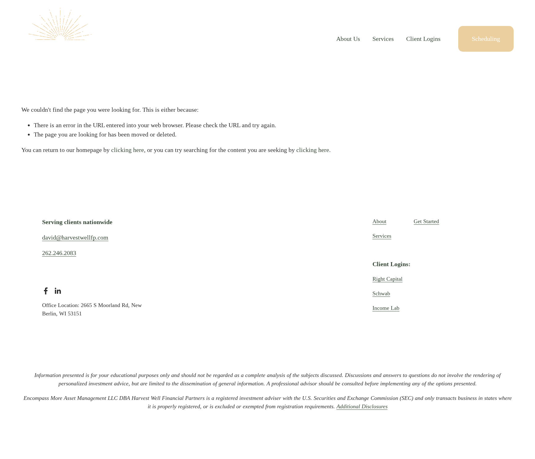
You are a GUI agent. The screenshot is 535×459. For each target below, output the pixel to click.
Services (383, 38)
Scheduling (486, 38)
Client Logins (423, 38)
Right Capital (387, 279)
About (379, 221)
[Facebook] (46, 291)
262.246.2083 (59, 252)
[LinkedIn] (57, 291)
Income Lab (385, 308)
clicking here (127, 149)
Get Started (426, 221)
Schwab (381, 293)
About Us (348, 38)
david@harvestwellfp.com (75, 237)
